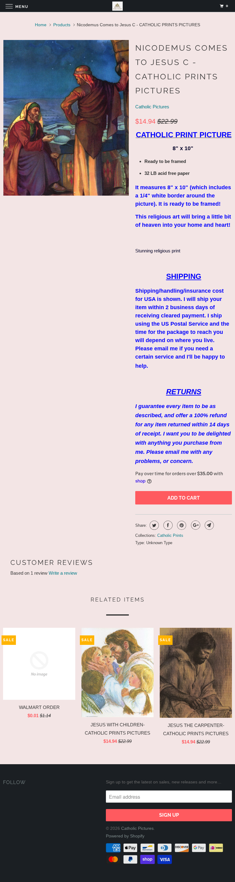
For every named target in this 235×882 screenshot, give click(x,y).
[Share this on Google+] (194, 525)
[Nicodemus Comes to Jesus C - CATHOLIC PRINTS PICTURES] (66, 118)
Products (61, 24)
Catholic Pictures (152, 106)
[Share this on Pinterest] (181, 525)
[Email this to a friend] (208, 525)
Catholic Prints (170, 535)
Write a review (63, 573)
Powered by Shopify (125, 835)
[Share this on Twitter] (153, 525)
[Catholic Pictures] (117, 6)
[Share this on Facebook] (167, 525)
